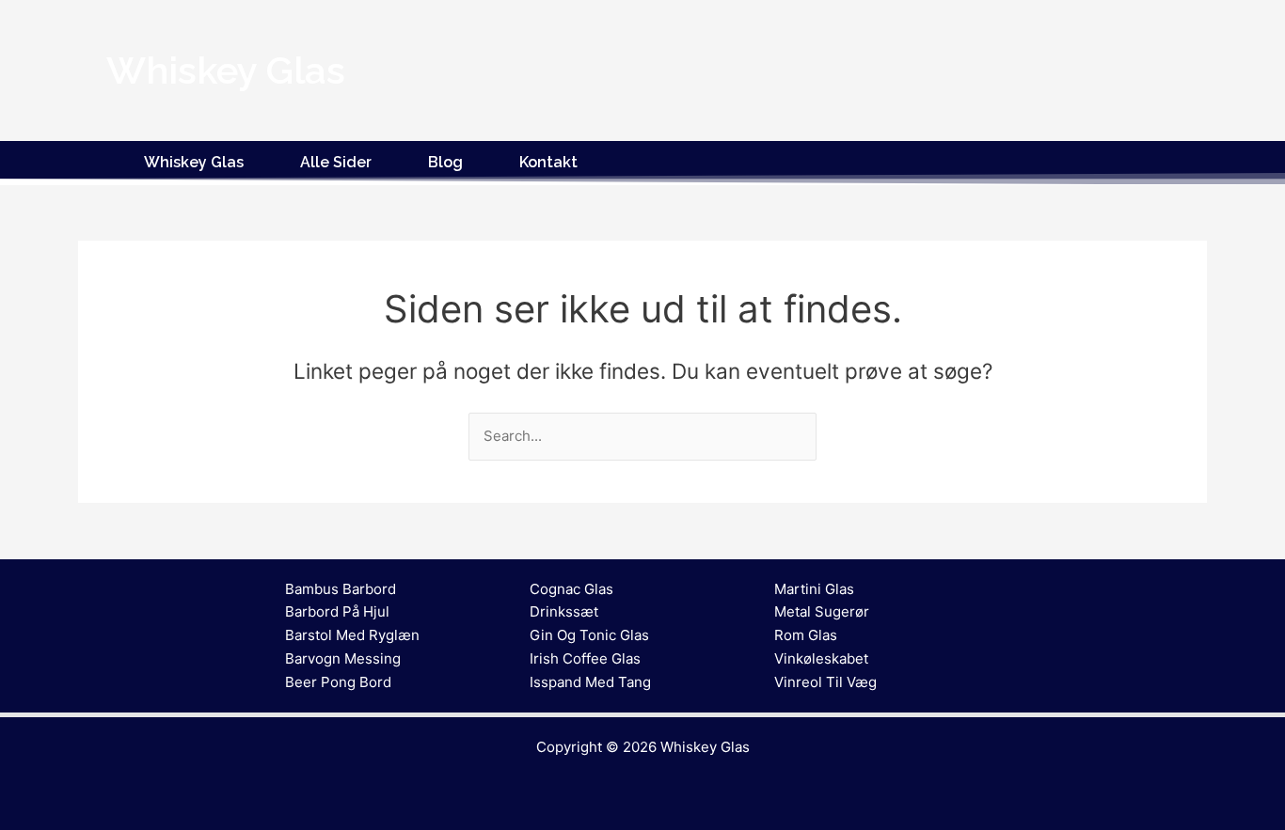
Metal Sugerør (821, 611)
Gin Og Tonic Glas (589, 635)
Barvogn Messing (343, 658)
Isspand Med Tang (590, 682)
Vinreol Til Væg (825, 682)
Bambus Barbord (340, 589)
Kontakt (548, 162)
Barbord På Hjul (337, 611)
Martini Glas (814, 589)
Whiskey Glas (194, 162)
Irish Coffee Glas (585, 658)
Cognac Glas (571, 589)
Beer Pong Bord (338, 682)
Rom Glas (805, 635)
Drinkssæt (564, 611)
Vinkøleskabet (821, 658)
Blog (445, 162)
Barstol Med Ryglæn (352, 635)
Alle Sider (336, 162)
